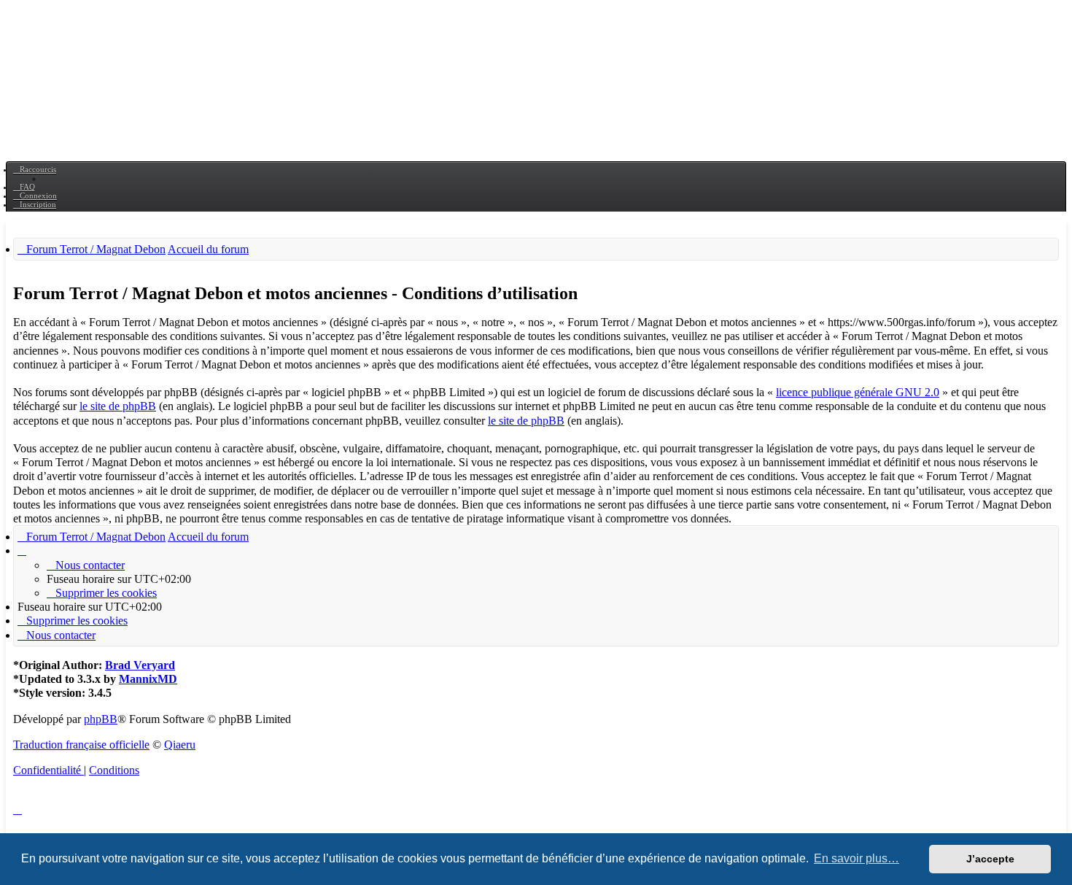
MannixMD (148, 679)
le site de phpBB (117, 406)
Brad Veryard (140, 665)
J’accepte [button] (990, 859)
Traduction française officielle (81, 744)
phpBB (100, 719)
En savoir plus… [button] (856, 858)
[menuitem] (24, 186)
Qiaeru (179, 744)
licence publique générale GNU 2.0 (857, 392)
